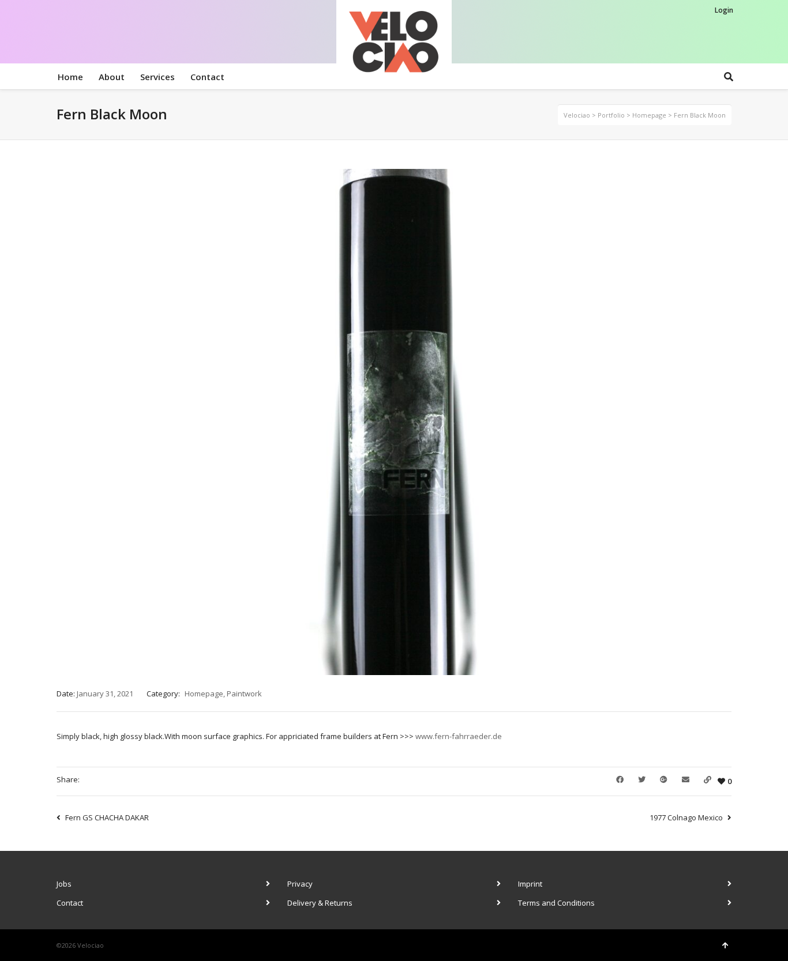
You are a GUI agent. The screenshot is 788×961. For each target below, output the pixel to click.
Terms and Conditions (556, 903)
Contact (70, 903)
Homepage (204, 693)
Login (724, 10)
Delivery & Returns (319, 903)
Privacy (300, 884)
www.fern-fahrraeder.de (458, 736)
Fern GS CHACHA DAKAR (107, 817)
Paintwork (244, 693)
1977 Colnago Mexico (686, 817)
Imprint (530, 884)
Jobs (64, 884)
